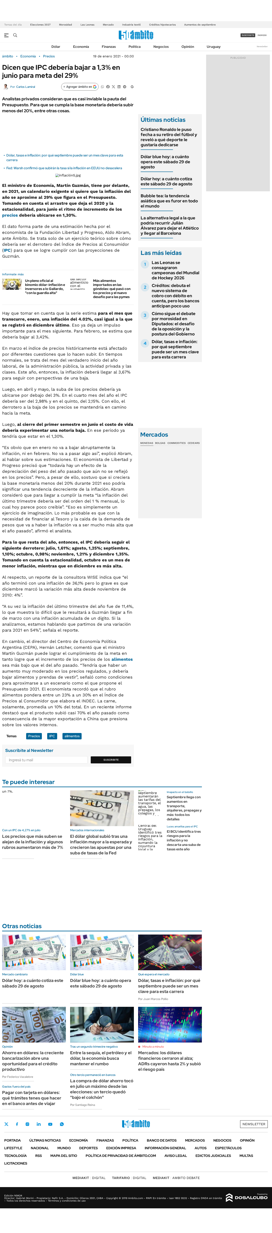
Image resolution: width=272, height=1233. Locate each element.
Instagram (27, 1124)
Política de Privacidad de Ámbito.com (121, 1155)
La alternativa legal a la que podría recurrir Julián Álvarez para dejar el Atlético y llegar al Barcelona (170, 225)
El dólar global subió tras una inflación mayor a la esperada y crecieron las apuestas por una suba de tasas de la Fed (101, 845)
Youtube (50, 1124)
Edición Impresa (121, 1148)
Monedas (146, 443)
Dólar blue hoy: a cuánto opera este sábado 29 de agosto (165, 162)
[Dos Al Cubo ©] (247, 1197)
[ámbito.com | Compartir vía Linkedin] (119, 86)
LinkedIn (39, 1124)
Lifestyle (13, 1148)
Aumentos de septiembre (200, 24)
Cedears (194, 443)
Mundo (64, 1148)
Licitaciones (15, 1163)
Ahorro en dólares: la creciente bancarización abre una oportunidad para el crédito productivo (33, 1061)
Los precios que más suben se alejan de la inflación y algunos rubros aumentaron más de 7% (32, 842)
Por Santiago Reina (82, 1105)
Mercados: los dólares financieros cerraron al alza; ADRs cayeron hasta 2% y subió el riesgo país (169, 1061)
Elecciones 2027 (40, 24)
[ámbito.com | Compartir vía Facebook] (108, 86)
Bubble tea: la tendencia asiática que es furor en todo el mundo (169, 201)
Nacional (40, 1148)
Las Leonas (87, 24)
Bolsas (160, 443)
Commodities (176, 443)
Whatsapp (62, 1124)
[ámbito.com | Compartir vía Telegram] (124, 86)
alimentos (122, 659)
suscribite (248, 35)
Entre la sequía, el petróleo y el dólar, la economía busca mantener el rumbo (101, 1058)
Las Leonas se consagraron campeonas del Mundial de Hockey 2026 (175, 270)
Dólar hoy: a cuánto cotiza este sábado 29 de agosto (166, 181)
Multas (246, 1155)
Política (135, 46)
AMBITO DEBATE (176, 1178)
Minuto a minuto (153, 1046)
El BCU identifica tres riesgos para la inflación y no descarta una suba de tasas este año (184, 840)
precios (10, 215)
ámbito (7, 56)
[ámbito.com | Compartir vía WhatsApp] (102, 86)
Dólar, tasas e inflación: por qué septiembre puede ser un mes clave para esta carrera (175, 349)
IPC (7, 250)
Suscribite (111, 759)
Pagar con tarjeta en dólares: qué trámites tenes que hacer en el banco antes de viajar (31, 1098)
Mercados (195, 1140)
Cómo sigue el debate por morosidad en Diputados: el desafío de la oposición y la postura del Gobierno (174, 324)
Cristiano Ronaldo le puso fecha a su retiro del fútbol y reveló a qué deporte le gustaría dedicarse (169, 137)
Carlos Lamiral (25, 87)
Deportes (88, 1148)
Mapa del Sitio (63, 1155)
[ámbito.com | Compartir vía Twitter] (113, 86)
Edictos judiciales (213, 1155)
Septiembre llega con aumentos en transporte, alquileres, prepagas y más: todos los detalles (184, 808)
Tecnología (15, 1155)
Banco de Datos (162, 1140)
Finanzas (109, 46)
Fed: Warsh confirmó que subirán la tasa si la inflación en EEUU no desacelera (64, 168)
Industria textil (131, 24)
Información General (165, 1148)
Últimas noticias (45, 1140)
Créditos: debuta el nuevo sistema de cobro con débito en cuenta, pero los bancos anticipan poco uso (175, 296)
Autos (201, 1148)
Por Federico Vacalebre (17, 1077)
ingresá (262, 35)
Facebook (17, 1124)
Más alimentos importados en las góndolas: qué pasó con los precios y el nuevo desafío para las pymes (111, 288)
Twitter (6, 1124)
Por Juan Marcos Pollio (153, 999)
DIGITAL (89, 1178)
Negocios (161, 46)
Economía (81, 46)
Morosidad (65, 24)
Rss (38, 1155)
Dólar (55, 46)
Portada (12, 1140)
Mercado (108, 24)
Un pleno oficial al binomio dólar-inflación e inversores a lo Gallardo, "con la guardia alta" (45, 286)
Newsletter (262, 46)
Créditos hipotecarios (162, 24)
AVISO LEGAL (175, 1155)
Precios (49, 56)
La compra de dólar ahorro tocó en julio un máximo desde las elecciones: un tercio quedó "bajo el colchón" (101, 1089)
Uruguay (214, 46)
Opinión (187, 46)
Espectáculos (228, 1148)
